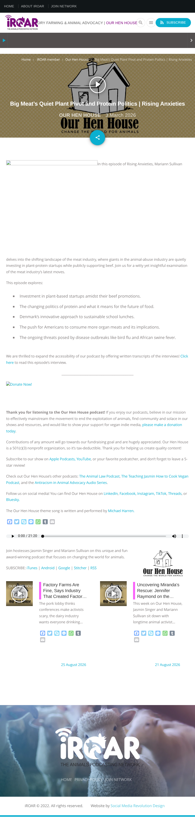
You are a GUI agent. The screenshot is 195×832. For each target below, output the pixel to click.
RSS (93, 568)
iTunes (32, 568)
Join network (64, 6)
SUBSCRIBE (172, 22)
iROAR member (48, 59)
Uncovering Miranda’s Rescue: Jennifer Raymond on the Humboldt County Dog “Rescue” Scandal (158, 596)
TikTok (161, 493)
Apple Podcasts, (62, 459)
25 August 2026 (73, 664)
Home (9, 6)
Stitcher (80, 568)
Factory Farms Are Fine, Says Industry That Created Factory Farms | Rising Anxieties (64, 596)
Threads (175, 493)
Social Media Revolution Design (138, 805)
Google (64, 568)
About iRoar (32, 6)
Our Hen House (77, 59)
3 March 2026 (121, 115)
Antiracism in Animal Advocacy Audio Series (71, 482)
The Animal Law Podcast (99, 476)
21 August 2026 (167, 664)
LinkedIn (111, 493)
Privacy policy (88, 779)
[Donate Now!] (30, 384)
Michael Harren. (121, 511)
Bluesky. (13, 499)
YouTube (83, 459)
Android (47, 568)
